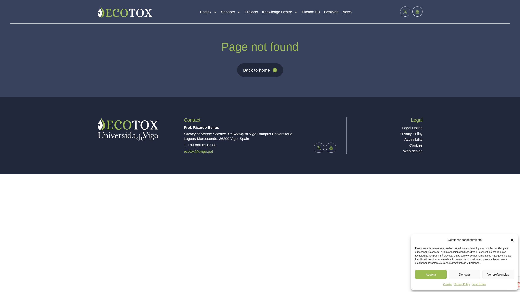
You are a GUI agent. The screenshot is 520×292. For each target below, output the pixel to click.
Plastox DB (311, 12)
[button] (512, 240)
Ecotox (205, 12)
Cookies (447, 284)
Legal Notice (479, 284)
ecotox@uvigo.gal (198, 151)
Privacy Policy (462, 284)
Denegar (464, 274)
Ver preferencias (498, 274)
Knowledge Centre (277, 12)
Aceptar (431, 274)
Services (228, 12)
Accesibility (413, 139)
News (347, 12)
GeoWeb (331, 12)
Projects (251, 12)
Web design (412, 151)
